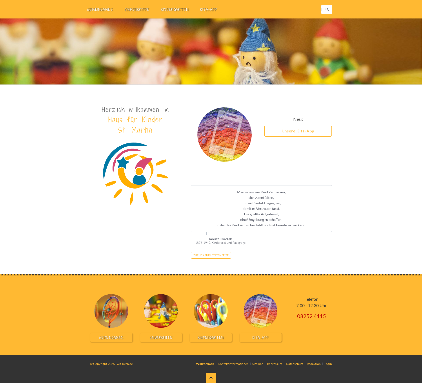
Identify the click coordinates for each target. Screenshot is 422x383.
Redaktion (314, 364)
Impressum (274, 364)
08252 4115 (311, 316)
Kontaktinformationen (233, 364)
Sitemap (257, 364)
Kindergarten (211, 337)
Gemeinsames (111, 337)
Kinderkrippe (161, 337)
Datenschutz (294, 364)
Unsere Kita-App (298, 131)
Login (328, 364)
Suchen (327, 9)
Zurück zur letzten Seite (211, 255)
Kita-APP (261, 337)
